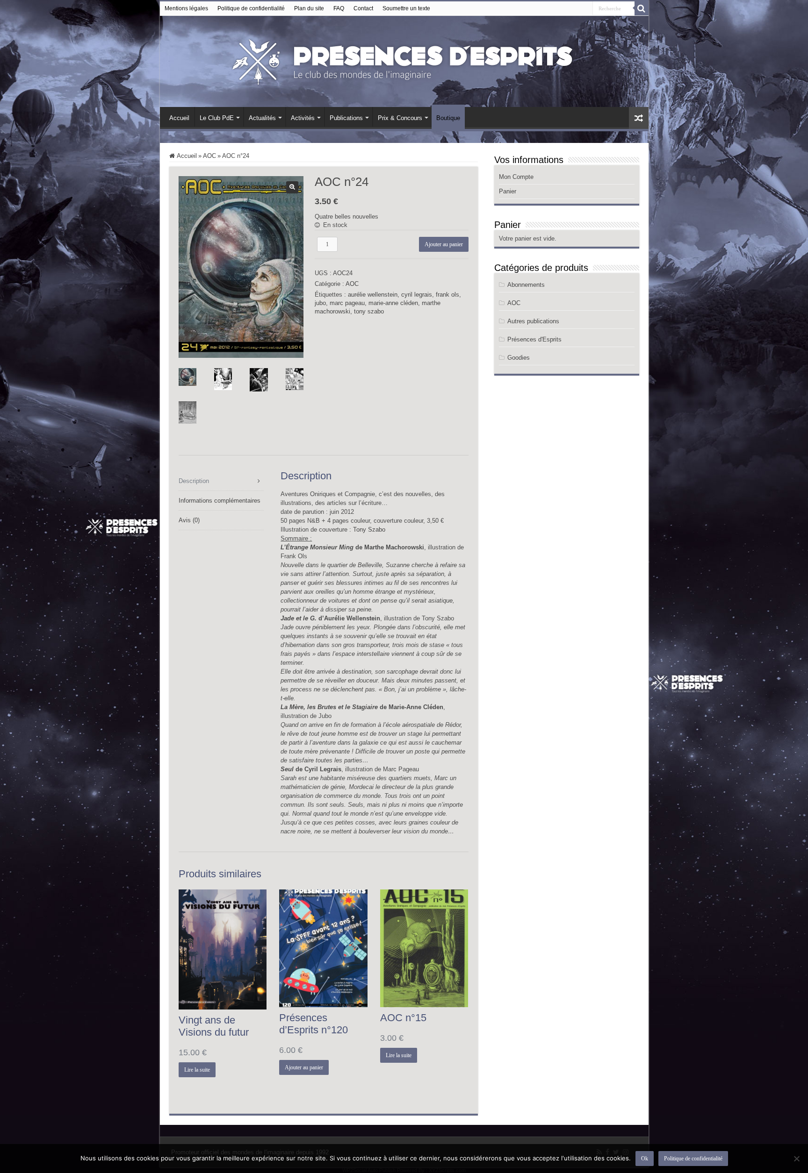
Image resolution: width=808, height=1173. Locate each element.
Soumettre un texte (406, 8)
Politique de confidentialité (251, 8)
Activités (303, 117)
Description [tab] (194, 480)
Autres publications (533, 321)
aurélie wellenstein (372, 294)
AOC (209, 155)
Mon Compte (516, 176)
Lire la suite (197, 1069)
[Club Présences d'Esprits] (404, 60)
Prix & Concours (400, 117)
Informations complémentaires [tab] (219, 500)
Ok (644, 1158)
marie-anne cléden (393, 302)
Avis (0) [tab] (189, 520)
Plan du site (309, 8)
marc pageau (347, 302)
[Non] (796, 1158)
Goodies (518, 357)
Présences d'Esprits (534, 339)
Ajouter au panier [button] (304, 1067)
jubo (320, 302)
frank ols (447, 294)
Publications (346, 117)
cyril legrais (416, 294)
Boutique (448, 117)
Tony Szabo (369, 529)
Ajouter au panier (444, 244)
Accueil (179, 117)
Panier (507, 191)
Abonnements (526, 284)
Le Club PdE (217, 117)
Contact (363, 8)
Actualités (262, 117)
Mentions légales (186, 8)
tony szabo (369, 311)
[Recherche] (642, 8)
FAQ (338, 8)
